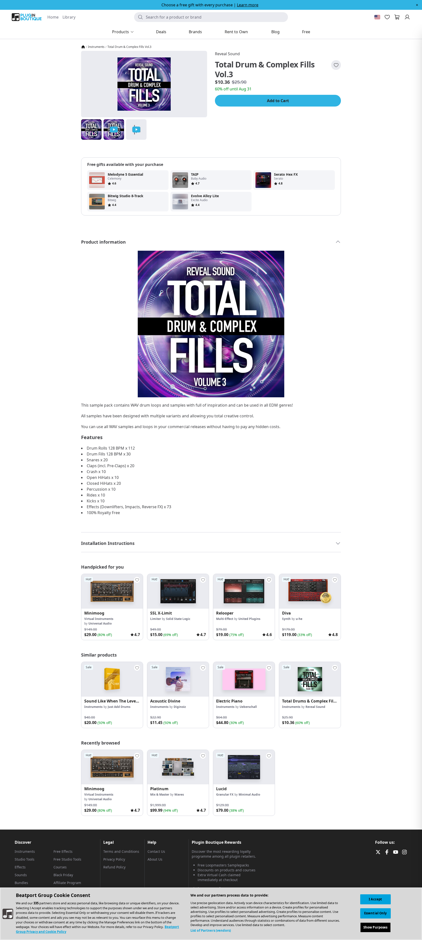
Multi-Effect (224, 619)
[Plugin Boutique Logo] (27, 17)
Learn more (247, 5)
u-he (299, 619)
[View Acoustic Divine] (178, 679)
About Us (155, 859)
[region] (211, 913)
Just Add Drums (119, 707)
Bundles (21, 882)
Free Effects (63, 851)
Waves (179, 794)
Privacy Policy (114, 859)
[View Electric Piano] (244, 679)
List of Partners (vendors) (210, 930)
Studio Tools (24, 859)
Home (53, 17)
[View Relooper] (244, 591)
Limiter (155, 619)
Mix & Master (159, 794)
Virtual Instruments (98, 619)
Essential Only (375, 913)
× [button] (417, 5)
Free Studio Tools (67, 859)
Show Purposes (375, 927)
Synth (286, 619)
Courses (60, 867)
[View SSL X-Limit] (178, 591)
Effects (20, 867)
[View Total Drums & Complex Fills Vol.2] (310, 679)
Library (69, 17)
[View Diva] (310, 591)
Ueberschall (248, 707)
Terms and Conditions (121, 851)
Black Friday (63, 875)
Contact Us (156, 851)
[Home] (83, 47)
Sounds (21, 875)
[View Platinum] (178, 767)
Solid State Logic (178, 619)
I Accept (375, 899)
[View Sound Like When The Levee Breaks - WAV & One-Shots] (112, 679)
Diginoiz (180, 707)
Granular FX (224, 794)
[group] (112, 607)
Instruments (96, 47)
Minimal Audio (249, 794)
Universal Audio (100, 623)
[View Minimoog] (112, 591)
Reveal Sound (227, 53)
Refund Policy (114, 867)
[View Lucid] (244, 767)
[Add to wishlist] (336, 65)
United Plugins (249, 619)
